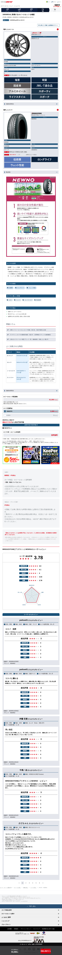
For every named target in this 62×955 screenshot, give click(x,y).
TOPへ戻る (32, 906)
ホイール (6, 6)
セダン (10, 300)
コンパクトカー (28, 300)
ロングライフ (20, 287)
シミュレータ (17, 6)
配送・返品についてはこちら (13, 482)
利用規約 (16, 928)
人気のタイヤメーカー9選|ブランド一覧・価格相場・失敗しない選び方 (28, 339)
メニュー (11, 6)
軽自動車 (38, 300)
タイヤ (2, 6)
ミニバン (18, 300)
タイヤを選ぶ (33, 887)
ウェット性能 (32, 287)
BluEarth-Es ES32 (21, 362)
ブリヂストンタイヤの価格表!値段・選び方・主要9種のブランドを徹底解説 (30, 334)
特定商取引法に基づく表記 (48, 928)
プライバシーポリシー (26, 928)
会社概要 (9, 928)
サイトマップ (36, 928)
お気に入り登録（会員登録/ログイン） (49, 25)
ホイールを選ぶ (17, 887)
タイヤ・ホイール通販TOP (6, 887)
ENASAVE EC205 (21, 355)
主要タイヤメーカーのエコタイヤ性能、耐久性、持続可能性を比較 (27, 330)
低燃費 (11, 287)
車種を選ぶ (25, 887)
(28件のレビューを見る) (31, 154)
